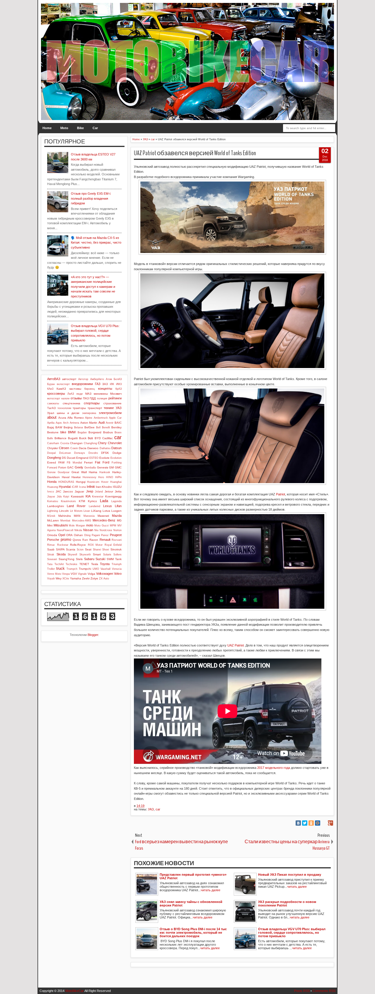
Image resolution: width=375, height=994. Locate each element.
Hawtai (76, 477)
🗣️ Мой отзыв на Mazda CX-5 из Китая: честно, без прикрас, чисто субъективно (96, 242)
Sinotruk (116, 549)
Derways (79, 452)
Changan (76, 443)
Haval (65, 477)
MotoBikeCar (74, 991)
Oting (87, 535)
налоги (65, 398)
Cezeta (64, 443)
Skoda (61, 554)
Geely (79, 467)
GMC (118, 467)
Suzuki (100, 559)
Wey (59, 578)
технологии (64, 408)
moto (89, 525)
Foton (62, 467)
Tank (118, 559)
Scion (80, 549)
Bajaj (50, 427)
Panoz (105, 535)
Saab (50, 549)
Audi (101, 422)
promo (66, 539)
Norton (117, 530)
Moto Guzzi (101, 525)
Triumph (117, 564)
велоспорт (63, 384)
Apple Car (115, 417)
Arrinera (74, 422)
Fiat (97, 462)
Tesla (94, 564)
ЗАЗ (105, 384)
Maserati (103, 515)
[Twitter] (304, 823)
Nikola (78, 530)
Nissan (88, 530)
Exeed (51, 462)
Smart (97, 554)
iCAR (75, 486)
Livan (86, 510)
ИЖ (112, 384)
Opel (61, 535)
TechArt (59, 564)
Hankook (104, 472)
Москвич (116, 393)
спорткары (92, 403)
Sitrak (50, 554)
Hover (104, 481)
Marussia (89, 515)
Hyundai (65, 486)
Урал (50, 413)
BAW (58, 427)
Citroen (64, 448)
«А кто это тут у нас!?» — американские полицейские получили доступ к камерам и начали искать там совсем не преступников (93, 286)
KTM (82, 501)
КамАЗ (61, 388)
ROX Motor (95, 544)
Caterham (53, 443)
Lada (104, 501)
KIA (88, 496)
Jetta (118, 491)
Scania (70, 549)
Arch (66, 422)
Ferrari (88, 462)
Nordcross (106, 530)
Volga (91, 573)
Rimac (51, 544)
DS (64, 457)
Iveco (50, 491)
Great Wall (79, 472)
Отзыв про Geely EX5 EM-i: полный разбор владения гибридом (91, 198)
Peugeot (116, 535)
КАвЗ (50, 388)
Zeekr (86, 578)
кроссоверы (56, 393)
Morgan (80, 525)
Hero (101, 477)
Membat (65, 520)
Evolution (116, 457)
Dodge (117, 452)
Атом (109, 379)
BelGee (89, 427)
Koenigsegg (113, 496)
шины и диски (68, 413)
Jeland (99, 491)
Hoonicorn (93, 481)
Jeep (89, 491)
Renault (105, 539)
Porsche (53, 539)
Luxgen (116, 510)
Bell (98, 427)
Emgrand (82, 457)
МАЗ (88, 393)
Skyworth (85, 554)
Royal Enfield (113, 544)
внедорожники (82, 384)
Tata (49, 564)
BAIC (118, 422)
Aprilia (50, 422)
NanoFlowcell (65, 530)
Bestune (53, 432)
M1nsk (51, 515)
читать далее (210, 890)
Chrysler (52, 448)
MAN (77, 515)
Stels (79, 559)
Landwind (94, 506)
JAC (58, 491)
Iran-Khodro (104, 486)
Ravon (93, 539)
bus (90, 438)
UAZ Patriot (235, 645)
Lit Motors (76, 510)
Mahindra (64, 515)
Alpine (88, 417)
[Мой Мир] (317, 823)
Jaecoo (68, 491)
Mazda (117, 515)
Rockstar (62, 544)
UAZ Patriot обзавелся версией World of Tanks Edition (195, 153)
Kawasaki (77, 496)
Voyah (51, 578)
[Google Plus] (330, 823)
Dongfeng (54, 457)
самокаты (53, 403)
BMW (72, 432)
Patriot (280, 494)
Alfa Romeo (75, 417)
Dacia (82, 448)
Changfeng (90, 443)
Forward (52, 467)
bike (63, 432)
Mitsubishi (61, 525)
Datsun (116, 448)
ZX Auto (104, 578)
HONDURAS (66, 481)
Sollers (117, 554)
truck (60, 568)
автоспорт (69, 379)
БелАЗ (118, 379)
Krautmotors (68, 501)
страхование (112, 403)
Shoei (105, 549)
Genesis (102, 467)
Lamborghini (55, 506)
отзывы (76, 398)
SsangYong (66, 559)
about (52, 417)
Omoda (52, 535)
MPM (113, 525)
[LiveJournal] (324, 823)
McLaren (53, 520)
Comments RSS (324, 991)
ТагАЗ (51, 408)
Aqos (59, 422)
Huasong (52, 486)
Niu (96, 530)
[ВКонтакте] (298, 823)
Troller (51, 568)
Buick (82, 438)
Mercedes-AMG (81, 520)
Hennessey (89, 477)
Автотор (83, 379)
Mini (49, 525)
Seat (88, 549)
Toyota (105, 564)
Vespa (66, 573)
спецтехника (71, 403)
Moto (64, 128)
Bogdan (82, 432)
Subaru (89, 559)
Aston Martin (89, 422)
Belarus (78, 427)
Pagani (96, 535)
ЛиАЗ (70, 393)
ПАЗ (86, 398)
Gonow (51, 472)
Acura (62, 417)
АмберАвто (97, 379)
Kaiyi (66, 496)
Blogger (93, 635)
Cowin (74, 448)
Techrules (71, 564)
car (158, 809)
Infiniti (91, 486)
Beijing (68, 427)
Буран (51, 384)
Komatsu (52, 501)
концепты (105, 388)
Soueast (52, 559)
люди (79, 393)
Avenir (109, 422)
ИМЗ (119, 384)
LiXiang (96, 510)
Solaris (107, 554)
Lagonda (116, 501)
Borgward (94, 432)
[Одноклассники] (311, 823)
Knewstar (97, 496)
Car (95, 128)
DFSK (105, 452)
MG (119, 520)
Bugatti (73, 438)
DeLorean (65, 452)
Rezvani (117, 539)
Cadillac (107, 438)
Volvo (118, 573)
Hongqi (81, 481)
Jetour (109, 491)
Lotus (106, 510)
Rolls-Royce (78, 544)
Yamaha (75, 578)
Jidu (59, 496)
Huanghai (116, 481)
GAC (70, 467)
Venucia (117, 568)
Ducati (71, 457)
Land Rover (76, 506)
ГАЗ (97, 384)
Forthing (117, 462)
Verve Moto (54, 573)
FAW (61, 462)
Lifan (118, 506)
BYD (98, 438)
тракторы (79, 408)
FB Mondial (74, 462)
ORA (69, 535)
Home (47, 128)
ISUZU (117, 486)
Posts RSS (302, 991)
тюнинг (109, 408)
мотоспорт (53, 398)
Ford (106, 462)
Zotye (94, 578)
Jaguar (79, 491)
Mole (72, 525)
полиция (102, 398)
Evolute (104, 457)
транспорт (95, 408)
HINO (109, 477)
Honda (52, 481)
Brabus (108, 432)
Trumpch (72, 568)
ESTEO (93, 457)
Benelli (106, 427)
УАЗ (151, 809)
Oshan (78, 535)
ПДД (93, 398)
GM (111, 467)
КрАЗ (118, 388)
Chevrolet (115, 443)
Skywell (72, 554)
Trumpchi (85, 568)
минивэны (101, 393)
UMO (96, 568)
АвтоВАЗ (53, 379)
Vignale (82, 573)
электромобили (110, 413)
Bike (80, 128)
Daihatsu (105, 448)
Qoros (77, 539)
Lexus (107, 506)
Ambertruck (101, 417)
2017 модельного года (273, 767)
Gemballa (90, 467)
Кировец (89, 388)
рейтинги (115, 398)
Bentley (116, 427)
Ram (85, 539)
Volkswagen (104, 573)
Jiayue (51, 496)
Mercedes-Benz (104, 520)
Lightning (52, 510)
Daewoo (92, 448)
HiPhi (118, 477)
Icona (82, 486)
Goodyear (63, 472)
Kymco (92, 501)
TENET (84, 564)
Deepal (51, 452)
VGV (74, 573)
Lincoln (64, 510)
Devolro (93, 452)
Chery (102, 443)
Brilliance (60, 438)
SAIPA (60, 549)
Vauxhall (105, 568)
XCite (65, 578)
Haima (93, 472)
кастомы (75, 388)
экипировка (89, 413)
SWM (110, 559)
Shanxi (97, 549)
